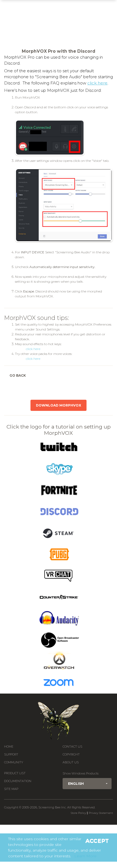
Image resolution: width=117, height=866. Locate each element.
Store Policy (78, 812)
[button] (87, 783)
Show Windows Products (80, 773)
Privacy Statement (101, 812)
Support (11, 754)
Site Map (11, 789)
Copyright (71, 754)
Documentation (17, 781)
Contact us (72, 746)
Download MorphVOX (58, 405)
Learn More (85, 856)
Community (13, 762)
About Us (71, 762)
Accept (97, 840)
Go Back (18, 375)
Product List (15, 773)
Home (8, 746)
